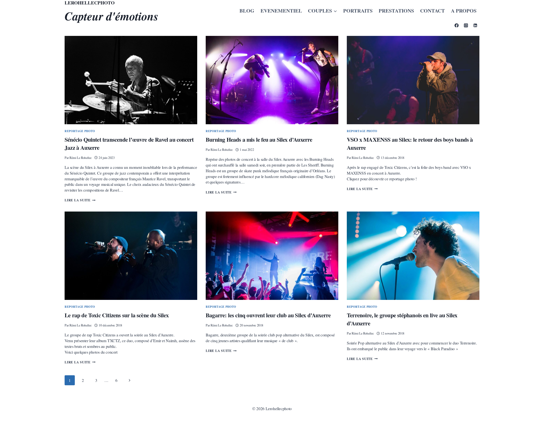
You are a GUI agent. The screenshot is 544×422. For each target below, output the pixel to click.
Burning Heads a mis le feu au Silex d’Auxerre (259, 139)
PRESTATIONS (396, 10)
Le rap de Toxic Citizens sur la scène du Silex (117, 315)
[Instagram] (466, 25)
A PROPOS (463, 10)
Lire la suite (80, 200)
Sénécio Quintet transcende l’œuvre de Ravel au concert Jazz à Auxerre (129, 143)
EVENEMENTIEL (281, 10)
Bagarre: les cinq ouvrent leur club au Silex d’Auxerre (268, 315)
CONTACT (432, 10)
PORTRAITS (358, 10)
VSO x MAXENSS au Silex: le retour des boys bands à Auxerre (410, 143)
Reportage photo (80, 131)
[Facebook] (456, 25)
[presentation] (131, 80)
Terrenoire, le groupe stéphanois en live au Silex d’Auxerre (402, 319)
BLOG (246, 10)
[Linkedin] (475, 25)
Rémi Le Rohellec (80, 157)
